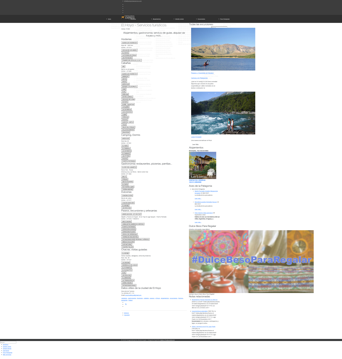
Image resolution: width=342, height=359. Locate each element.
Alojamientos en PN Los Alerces (146, 98)
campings (124, 298)
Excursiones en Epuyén (143, 68)
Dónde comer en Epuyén (185, 34)
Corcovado (136, 46)
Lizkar (160, 32)
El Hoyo (135, 70)
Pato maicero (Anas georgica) (204, 213)
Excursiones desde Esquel (144, 30)
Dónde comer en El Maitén (186, 30)
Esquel (135, 24)
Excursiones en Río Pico (143, 86)
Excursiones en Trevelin (143, 38)
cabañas (146, 298)
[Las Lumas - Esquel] (202, 165)
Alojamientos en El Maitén (144, 42)
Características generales (199, 311)
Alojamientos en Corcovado (144, 48)
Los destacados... (161, 24)
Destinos (133, 19)
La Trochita (204, 24)
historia (180, 298)
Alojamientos (157, 19)
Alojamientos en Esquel (143, 26)
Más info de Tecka (141, 78)
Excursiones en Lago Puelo (144, 62)
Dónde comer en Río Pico (186, 38)
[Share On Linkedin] (125, 306)
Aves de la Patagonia (229, 24)
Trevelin (135, 34)
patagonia (124, 300)
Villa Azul (161, 34)
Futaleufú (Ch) (137, 88)
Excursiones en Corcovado (144, 50)
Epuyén (135, 64)
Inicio (109, 19)
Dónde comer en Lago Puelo (187, 32)
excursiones (173, 298)
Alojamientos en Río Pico (143, 84)
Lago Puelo (136, 58)
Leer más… (198, 198)
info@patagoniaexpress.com (133, 1)
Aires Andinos (163, 26)
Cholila (135, 52)
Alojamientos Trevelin (142, 36)
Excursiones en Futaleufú (143, 94)
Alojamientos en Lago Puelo (144, 60)
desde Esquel (207, 26)
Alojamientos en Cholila (143, 54)
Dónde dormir (7, 348)
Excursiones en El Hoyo (143, 74)
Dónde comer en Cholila (185, 28)
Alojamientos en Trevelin (163, 38)
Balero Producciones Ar (167, 340)
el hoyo (158, 298)
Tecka (135, 76)
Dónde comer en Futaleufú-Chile (188, 44)
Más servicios (7, 354)
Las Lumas (162, 30)
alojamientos (165, 298)
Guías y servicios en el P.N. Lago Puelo (203, 326)
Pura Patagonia (225, 19)
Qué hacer (6, 350)
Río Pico (135, 82)
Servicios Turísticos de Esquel (145, 32)
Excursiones (201, 19)
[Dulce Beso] (251, 261)
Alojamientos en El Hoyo (143, 72)
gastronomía (132, 298)
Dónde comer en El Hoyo (186, 36)
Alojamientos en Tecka (143, 80)
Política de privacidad (117, 24)
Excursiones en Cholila (143, 56)
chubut (130, 300)
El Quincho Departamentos (167, 28)
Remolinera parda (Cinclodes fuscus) (206, 202)
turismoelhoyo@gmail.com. (133, 295)
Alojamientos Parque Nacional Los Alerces (204, 299)
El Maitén (136, 40)
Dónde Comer (179, 19)
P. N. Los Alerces (138, 96)
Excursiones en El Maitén (143, 44)
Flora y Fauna (227, 26)
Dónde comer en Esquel (185, 24)
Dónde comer (7, 346)
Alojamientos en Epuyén (143, 66)
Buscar (213, 24)
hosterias (140, 298)
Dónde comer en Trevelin (186, 26)
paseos (152, 298)
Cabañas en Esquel (144, 28)
